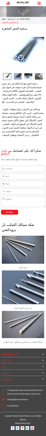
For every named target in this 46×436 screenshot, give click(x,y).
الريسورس (6, 379)
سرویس (5, 372)
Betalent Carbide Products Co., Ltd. (24, 415)
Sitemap (17, 423)
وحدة (3, 366)
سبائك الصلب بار (23, 18)
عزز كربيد (11, 18)
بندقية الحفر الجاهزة (10, 22)
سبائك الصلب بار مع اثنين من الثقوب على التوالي (23, 342)
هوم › (4, 18)
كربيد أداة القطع (9, 354)
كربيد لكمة (23, 267)
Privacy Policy (25, 423)
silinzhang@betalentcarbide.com (17, 399)
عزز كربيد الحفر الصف (23, 308)
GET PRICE (9, 212)
